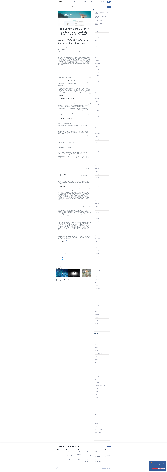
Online (80, 1)
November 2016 (98, 294)
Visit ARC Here (60, 95)
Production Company (97, 458)
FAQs (69, 461)
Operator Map (69, 1)
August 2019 (97, 203)
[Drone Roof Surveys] (62, 273)
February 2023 (98, 81)
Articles (96, 350)
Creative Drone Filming (97, 461)
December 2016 (98, 291)
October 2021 (97, 127)
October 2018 (97, 232)
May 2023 (97, 72)
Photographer (97, 411)
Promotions (97, 417)
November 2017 (98, 264)
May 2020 (97, 177)
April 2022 (97, 110)
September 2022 (98, 95)
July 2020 (97, 171)
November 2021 (98, 124)
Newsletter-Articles (98, 405)
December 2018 (98, 226)
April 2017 (97, 282)
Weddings (97, 435)
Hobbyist (97, 382)
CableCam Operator (88, 455)
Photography (97, 414)
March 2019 (97, 218)
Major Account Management (69, 453)
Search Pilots (79, 454)
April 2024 (97, 48)
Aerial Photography (98, 341)
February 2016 (98, 320)
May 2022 (97, 107)
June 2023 (97, 69)
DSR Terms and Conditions (106, 453)
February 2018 (98, 256)
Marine (96, 397)
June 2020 (97, 174)
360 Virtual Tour (88, 459)
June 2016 (97, 308)
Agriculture (97, 347)
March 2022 (97, 113)
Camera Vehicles (88, 453)
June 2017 (97, 276)
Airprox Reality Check (67, 80)
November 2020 (98, 159)
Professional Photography (88, 452)
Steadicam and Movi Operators (88, 458)
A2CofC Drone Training (99, 335)
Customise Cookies (162, 468)
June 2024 (97, 43)
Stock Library (85, 1)
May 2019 (97, 212)
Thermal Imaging (98, 429)
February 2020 (98, 186)
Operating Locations (79, 457)
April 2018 (97, 250)
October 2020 (97, 162)
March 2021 (97, 148)
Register (109, 446)
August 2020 (97, 168)
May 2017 (97, 279)
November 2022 (98, 89)
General (96, 379)
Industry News (69, 455)
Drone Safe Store (98, 368)
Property (97, 420)
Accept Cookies (155, 468)
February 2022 (98, 116)
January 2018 (97, 259)
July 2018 (97, 241)
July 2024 (97, 40)
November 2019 (98, 194)
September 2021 (98, 130)
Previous (72, 6)
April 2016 (97, 314)
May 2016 (97, 311)
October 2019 (97, 197)
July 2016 (97, 305)
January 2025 (97, 34)
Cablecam (97, 359)
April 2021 (97, 145)
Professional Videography (97, 454)
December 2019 (98, 191)
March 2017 (97, 285)
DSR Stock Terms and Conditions (106, 456)
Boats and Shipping (98, 353)
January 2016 (97, 323)
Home (65, 1)
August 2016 (97, 302)
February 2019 (98, 221)
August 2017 (97, 270)
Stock (96, 426)
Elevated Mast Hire (98, 373)
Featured (77, 246)
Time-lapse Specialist (88, 461)
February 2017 (97, 288)
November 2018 (98, 229)
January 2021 (97, 154)
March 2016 (97, 317)
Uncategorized (98, 432)
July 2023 (97, 66)
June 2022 (97, 104)
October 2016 (97, 297)
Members (97, 400)
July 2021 (97, 136)
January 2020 (97, 189)
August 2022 (97, 98)
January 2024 (97, 51)
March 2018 (97, 253)
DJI (96, 362)
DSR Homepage (78, 451)
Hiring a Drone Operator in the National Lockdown (100, 24)
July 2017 (97, 273)
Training (75, 1)
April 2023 (97, 75)
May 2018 (97, 247)
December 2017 (98, 262)
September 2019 (98, 200)
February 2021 (98, 151)
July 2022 (97, 101)
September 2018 (98, 235)
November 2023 (98, 54)
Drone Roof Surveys (84, 278)
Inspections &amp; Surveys (100, 385)
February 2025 (98, 31)
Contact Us (106, 458)
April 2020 (97, 180)
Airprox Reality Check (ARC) (63, 119)
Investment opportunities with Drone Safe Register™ (61, 279)
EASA (96, 370)
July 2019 (97, 206)
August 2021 (97, 133)
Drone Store (91, 1)
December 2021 (98, 121)
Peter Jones (97, 408)
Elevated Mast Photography (97, 452)
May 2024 (97, 46)
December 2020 (98, 156)
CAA (75, 246)
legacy (96, 394)
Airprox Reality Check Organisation (71, 42)
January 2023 (97, 83)
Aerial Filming (97, 338)
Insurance (97, 388)
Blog (102, 1)
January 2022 (97, 119)
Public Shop (79, 459)
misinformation (61, 253)
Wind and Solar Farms (99, 438)
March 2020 (97, 183)
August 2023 (97, 63)
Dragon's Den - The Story (70, 457)
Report (66, 253)
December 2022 (98, 86)
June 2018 (97, 244)
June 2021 (97, 139)
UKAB (69, 253)
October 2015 (97, 329)
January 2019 (97, 224)
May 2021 (97, 142)
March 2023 (97, 78)
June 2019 (97, 209)
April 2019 (97, 215)
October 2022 (97, 92)
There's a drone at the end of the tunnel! (73, 279)
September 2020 (98, 165)
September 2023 (98, 60)
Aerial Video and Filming (99, 344)
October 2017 (97, 267)
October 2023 (97, 57)
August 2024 (97, 37)
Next (75, 6)
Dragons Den (97, 365)
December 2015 (98, 326)
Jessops (96, 391)
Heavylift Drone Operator (97, 456)
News (73, 246)
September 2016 (98, 299)
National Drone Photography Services (69, 459)
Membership (97, 1)
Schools (96, 423)
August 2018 (97, 238)
